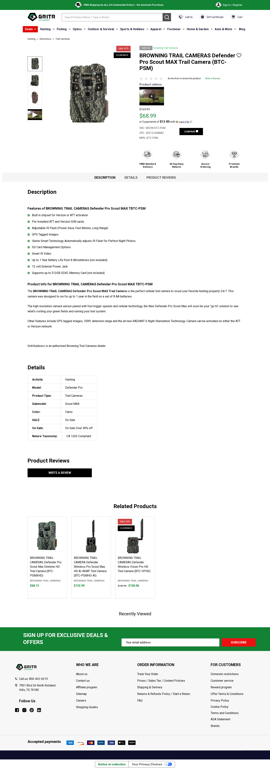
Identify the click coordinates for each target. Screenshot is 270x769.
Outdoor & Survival (101, 29)
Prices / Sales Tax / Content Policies (161, 680)
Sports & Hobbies (132, 29)
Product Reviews (161, 177)
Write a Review (212, 78)
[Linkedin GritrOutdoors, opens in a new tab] (39, 710)
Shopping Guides (87, 707)
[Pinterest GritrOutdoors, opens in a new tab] (31, 710)
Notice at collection (112, 764)
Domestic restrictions (225, 674)
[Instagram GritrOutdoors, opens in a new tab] (24, 710)
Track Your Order (147, 674)
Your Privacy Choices (147, 764)
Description (105, 177)
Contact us (83, 680)
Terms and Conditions (233, 713)
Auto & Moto (223, 29)
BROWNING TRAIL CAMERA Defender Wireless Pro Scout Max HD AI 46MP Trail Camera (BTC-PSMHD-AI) (90, 566)
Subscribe (238, 642)
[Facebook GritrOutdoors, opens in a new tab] (17, 710)
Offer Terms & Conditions (227, 694)
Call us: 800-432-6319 (33, 679)
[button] (165, 122)
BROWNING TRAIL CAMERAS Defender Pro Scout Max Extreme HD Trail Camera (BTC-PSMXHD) (46, 566)
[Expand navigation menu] (54, 29)
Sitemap (81, 694)
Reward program (221, 687)
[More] (35, 29)
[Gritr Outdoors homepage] (41, 17)
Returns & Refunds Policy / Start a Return (163, 694)
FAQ (140, 700)
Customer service (222, 680)
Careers (81, 700)
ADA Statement (220, 719)
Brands (215, 726)
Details (131, 177)
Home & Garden (198, 29)
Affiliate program (86, 687)
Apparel (155, 29)
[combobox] (112, 17)
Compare (190, 131)
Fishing (62, 29)
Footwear (174, 29)
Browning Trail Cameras (166, 48)
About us (81, 674)
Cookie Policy (233, 707)
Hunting (45, 29)
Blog (242, 29)
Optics (77, 29)
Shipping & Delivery (149, 687)
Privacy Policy (233, 700)
